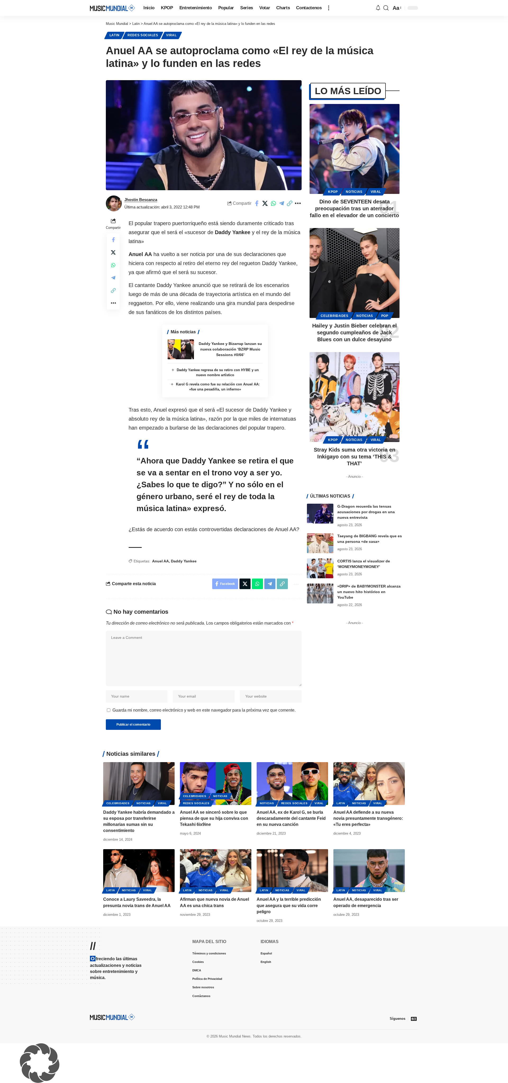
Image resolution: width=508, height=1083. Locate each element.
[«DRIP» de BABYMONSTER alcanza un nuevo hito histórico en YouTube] (320, 593)
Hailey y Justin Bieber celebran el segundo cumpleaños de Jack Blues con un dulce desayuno (354, 332)
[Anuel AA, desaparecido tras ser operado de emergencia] (369, 870)
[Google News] (414, 1018)
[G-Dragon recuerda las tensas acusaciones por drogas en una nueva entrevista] (320, 514)
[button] (328, 8)
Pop (384, 315)
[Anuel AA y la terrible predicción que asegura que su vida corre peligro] (292, 870)
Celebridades (334, 315)
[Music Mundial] (112, 7)
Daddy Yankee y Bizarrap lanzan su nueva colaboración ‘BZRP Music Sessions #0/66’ (230, 349)
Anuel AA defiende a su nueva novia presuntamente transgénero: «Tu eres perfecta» (368, 818)
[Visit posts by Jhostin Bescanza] (114, 203)
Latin (115, 35)
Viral (171, 35)
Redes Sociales (143, 35)
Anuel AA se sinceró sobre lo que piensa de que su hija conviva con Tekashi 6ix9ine (214, 818)
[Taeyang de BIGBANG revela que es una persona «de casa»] (320, 543)
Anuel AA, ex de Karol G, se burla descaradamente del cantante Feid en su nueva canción (291, 818)
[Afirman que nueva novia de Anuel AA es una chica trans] (215, 870)
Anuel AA (160, 561)
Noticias (354, 191)
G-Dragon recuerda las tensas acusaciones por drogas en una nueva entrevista (366, 512)
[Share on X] (265, 203)
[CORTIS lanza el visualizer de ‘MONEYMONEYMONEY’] (320, 568)
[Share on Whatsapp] (273, 203)
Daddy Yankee (184, 561)
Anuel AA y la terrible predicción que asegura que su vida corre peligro (289, 905)
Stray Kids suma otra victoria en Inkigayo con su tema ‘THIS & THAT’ (354, 456)
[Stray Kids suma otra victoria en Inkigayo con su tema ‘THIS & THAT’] (355, 397)
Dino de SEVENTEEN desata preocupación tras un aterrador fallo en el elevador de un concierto (354, 208)
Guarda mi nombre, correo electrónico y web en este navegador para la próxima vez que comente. (204, 710)
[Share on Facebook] (257, 203)
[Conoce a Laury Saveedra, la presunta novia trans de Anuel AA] (139, 870)
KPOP (333, 191)
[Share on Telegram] (281, 203)
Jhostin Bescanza (140, 199)
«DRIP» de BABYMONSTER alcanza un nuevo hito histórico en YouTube (369, 591)
